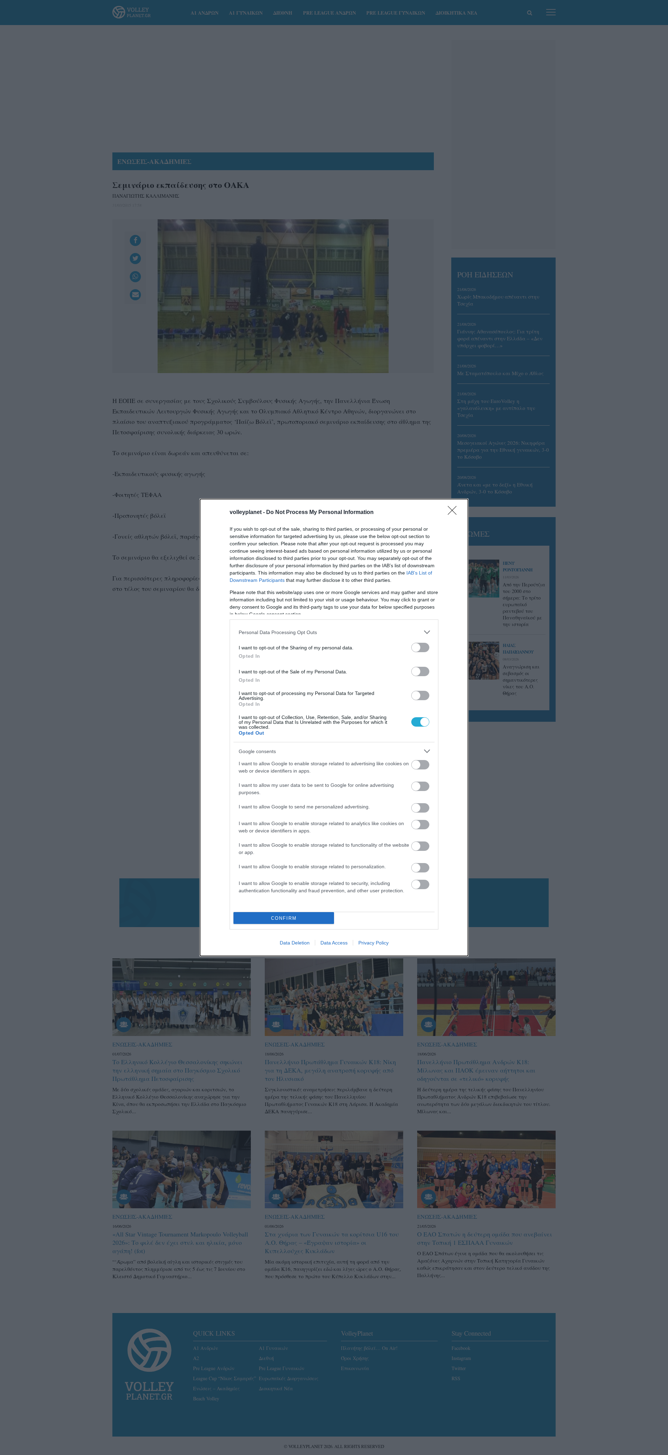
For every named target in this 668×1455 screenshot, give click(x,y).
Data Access (334, 943)
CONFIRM (284, 918)
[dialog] (334, 727)
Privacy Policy (373, 943)
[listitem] (334, 632)
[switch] (420, 647)
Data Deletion (295, 943)
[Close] (454, 512)
